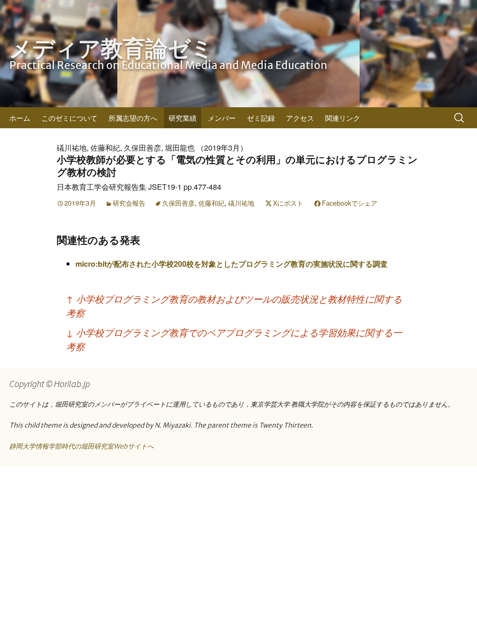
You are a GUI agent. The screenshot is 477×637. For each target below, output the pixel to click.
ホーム (19, 118)
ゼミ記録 (261, 118)
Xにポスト (288, 203)
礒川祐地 (241, 203)
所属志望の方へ (133, 118)
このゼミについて (69, 118)
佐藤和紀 (211, 203)
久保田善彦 (178, 203)
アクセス (300, 118)
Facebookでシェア (349, 203)
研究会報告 (129, 203)
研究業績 (183, 118)
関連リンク (342, 118)
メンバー (222, 118)
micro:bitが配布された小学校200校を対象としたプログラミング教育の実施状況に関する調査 (231, 263)
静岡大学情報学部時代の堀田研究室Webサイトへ (81, 446)
